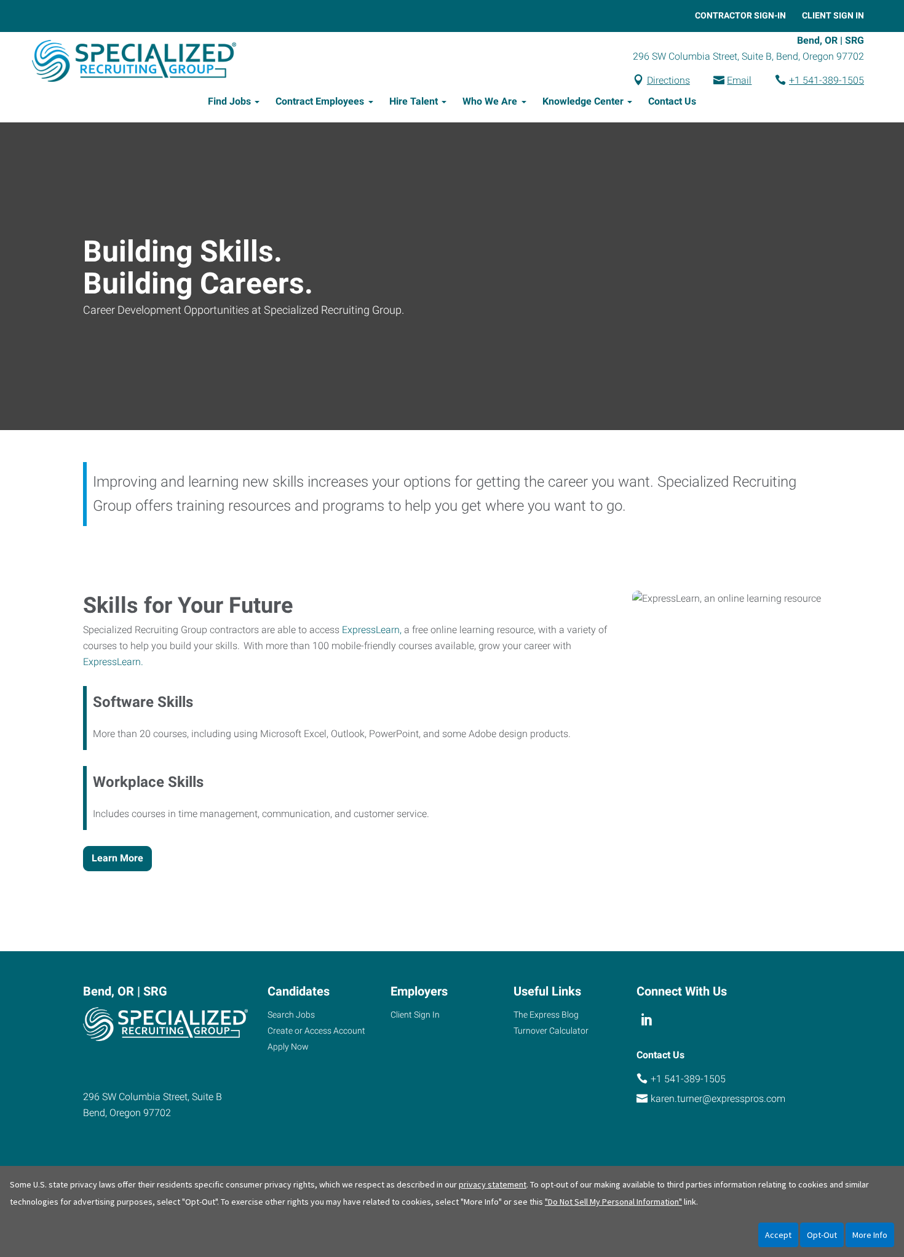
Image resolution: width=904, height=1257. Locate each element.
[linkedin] (646, 1019)
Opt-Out (822, 1234)
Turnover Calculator (551, 1031)
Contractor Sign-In (740, 15)
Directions (668, 80)
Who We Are (489, 101)
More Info (869, 1234)
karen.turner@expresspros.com (718, 1098)
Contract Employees (320, 101)
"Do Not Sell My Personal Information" (613, 1201)
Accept (778, 1234)
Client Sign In (833, 15)
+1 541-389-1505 (826, 80)
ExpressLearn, (372, 630)
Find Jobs (229, 101)
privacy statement (492, 1184)
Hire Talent (413, 101)
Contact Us (672, 101)
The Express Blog (546, 1015)
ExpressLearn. (113, 662)
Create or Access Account (316, 1031)
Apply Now (288, 1046)
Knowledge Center (583, 101)
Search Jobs (291, 1015)
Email (739, 80)
